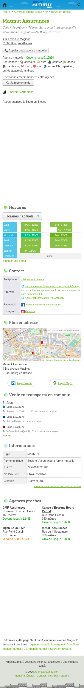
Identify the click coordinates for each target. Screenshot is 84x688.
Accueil (4, 5)
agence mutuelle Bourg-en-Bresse (50, 648)
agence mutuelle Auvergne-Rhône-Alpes (54, 644)
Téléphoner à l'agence (32, 279)
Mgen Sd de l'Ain (14, 528)
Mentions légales (25, 675)
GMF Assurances (14, 507)
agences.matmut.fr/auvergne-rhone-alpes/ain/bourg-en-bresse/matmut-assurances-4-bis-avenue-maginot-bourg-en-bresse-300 (50, 290)
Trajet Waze (24, 383)
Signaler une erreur (14, 260)
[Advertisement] (42, 153)
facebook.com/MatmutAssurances (43, 304)
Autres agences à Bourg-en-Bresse (24, 101)
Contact (41, 675)
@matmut (30, 311)
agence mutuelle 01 (15, 648)
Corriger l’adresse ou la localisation (63, 360)
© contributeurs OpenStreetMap (64, 330)
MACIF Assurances (54, 528)
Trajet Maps (65, 383)
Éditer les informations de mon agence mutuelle (57, 486)
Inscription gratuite (59, 675)
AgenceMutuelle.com (46, 671)
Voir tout (7, 435)
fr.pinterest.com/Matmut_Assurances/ (44, 298)
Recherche (79, 5)
